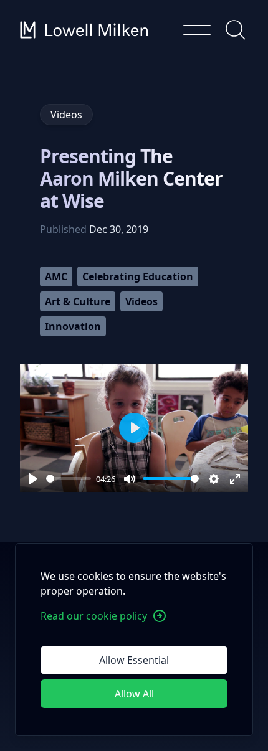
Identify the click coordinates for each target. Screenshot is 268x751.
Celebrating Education (137, 276)
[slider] (68, 478)
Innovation (73, 326)
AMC (56, 276)
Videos (141, 301)
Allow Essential (134, 660)
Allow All (134, 694)
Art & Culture (77, 301)
